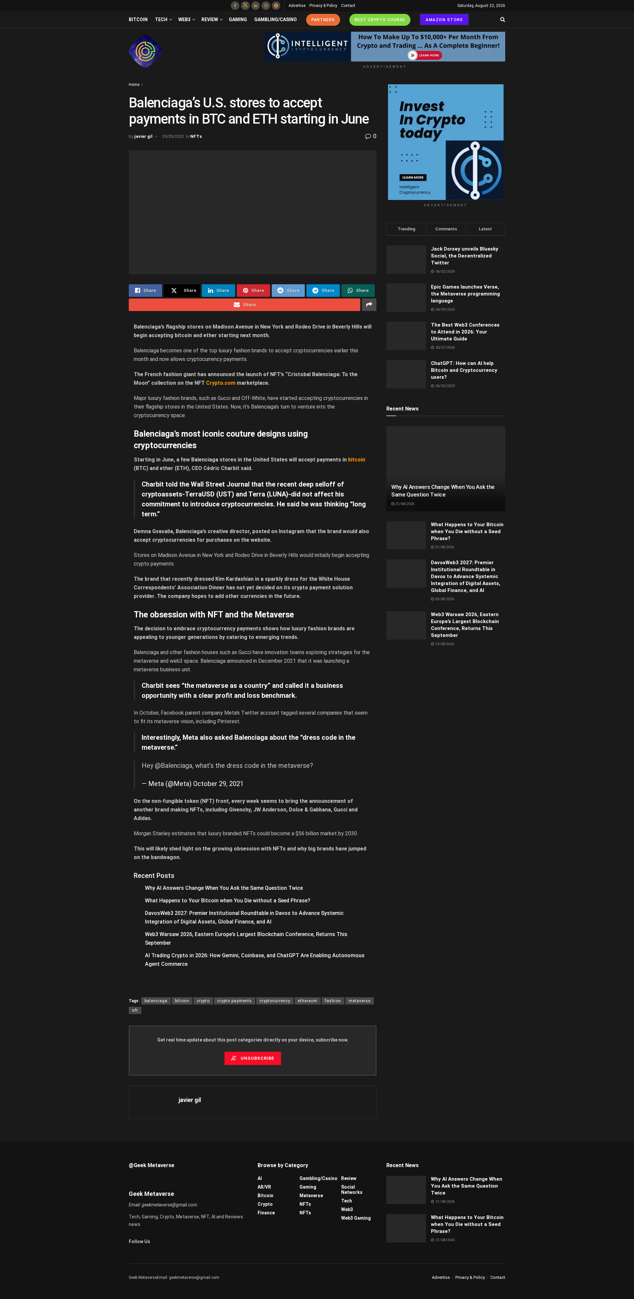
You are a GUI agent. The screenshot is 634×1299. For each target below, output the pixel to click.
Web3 (184, 19)
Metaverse (311, 1195)
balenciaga (156, 1001)
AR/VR (264, 1187)
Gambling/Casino (275, 19)
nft (135, 1010)
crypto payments (234, 1001)
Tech (161, 19)
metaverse (359, 1001)
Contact (348, 5)
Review (209, 19)
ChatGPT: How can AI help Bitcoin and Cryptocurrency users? (464, 370)
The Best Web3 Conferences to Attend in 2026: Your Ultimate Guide (465, 332)
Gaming (238, 19)
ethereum (307, 1001)
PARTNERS (323, 20)
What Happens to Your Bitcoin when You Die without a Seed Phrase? (227, 900)
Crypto (265, 1204)
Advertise (297, 5)
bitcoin (182, 1001)
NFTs (196, 136)
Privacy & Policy (323, 5)
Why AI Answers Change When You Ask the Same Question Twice (224, 888)
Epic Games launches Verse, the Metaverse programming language (465, 294)
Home (134, 84)
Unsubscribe (256, 1058)
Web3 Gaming (356, 1218)
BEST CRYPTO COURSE (380, 20)
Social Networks (352, 1189)
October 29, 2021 (218, 784)
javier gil (143, 136)
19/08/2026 (444, 644)
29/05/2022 (173, 136)
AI (260, 1178)
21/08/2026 (404, 504)
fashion (333, 1001)
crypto (203, 1001)
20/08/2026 (444, 599)
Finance (266, 1212)
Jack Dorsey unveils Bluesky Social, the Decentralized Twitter (464, 256)
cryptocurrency (275, 1001)
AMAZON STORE (444, 20)
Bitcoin (138, 19)
